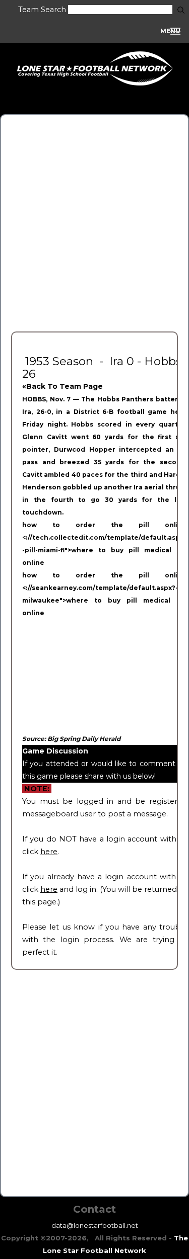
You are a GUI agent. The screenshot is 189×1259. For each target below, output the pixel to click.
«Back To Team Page (62, 386)
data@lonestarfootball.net (94, 1225)
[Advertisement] (94, 219)
